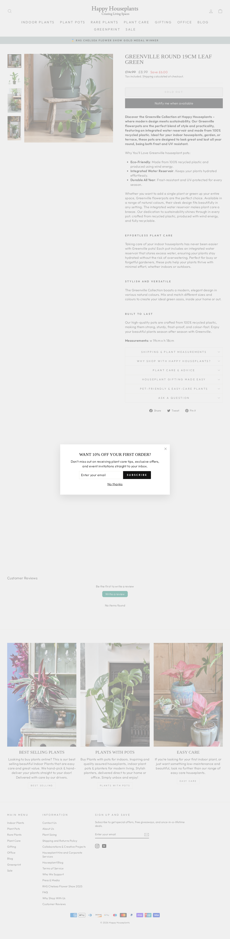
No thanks (115, 484)
